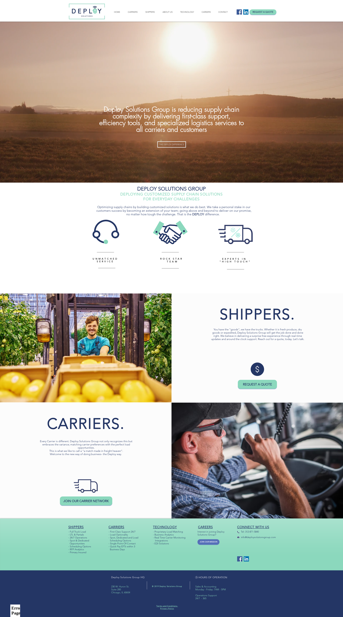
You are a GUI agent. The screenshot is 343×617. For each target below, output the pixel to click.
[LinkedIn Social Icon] (245, 12)
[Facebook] (239, 12)
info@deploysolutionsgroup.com (258, 537)
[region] (106, 265)
